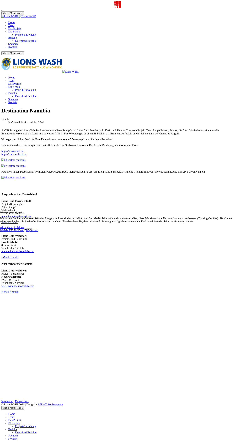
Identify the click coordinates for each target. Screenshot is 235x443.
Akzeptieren (6, 227)
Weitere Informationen (12, 230)
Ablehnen (19, 227)
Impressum (32, 230)
